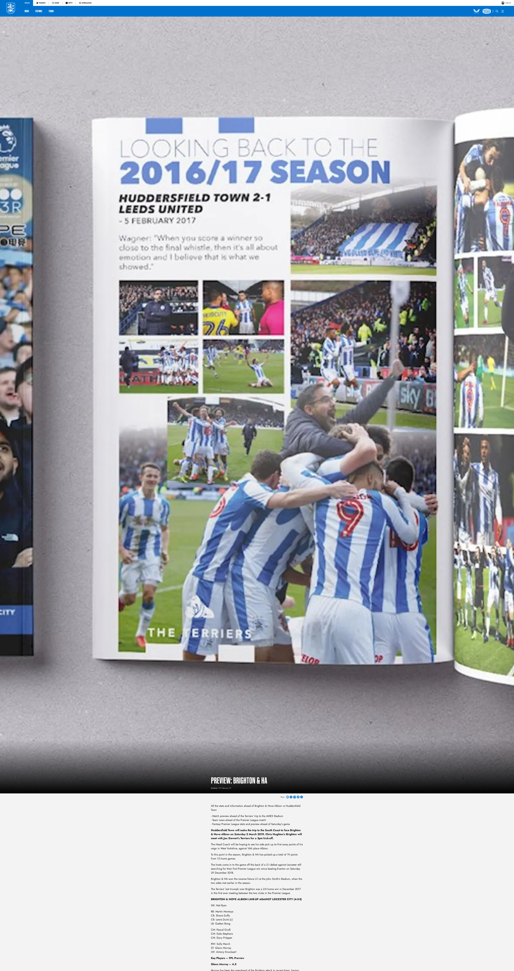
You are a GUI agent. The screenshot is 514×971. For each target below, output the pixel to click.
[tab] (27, 3)
